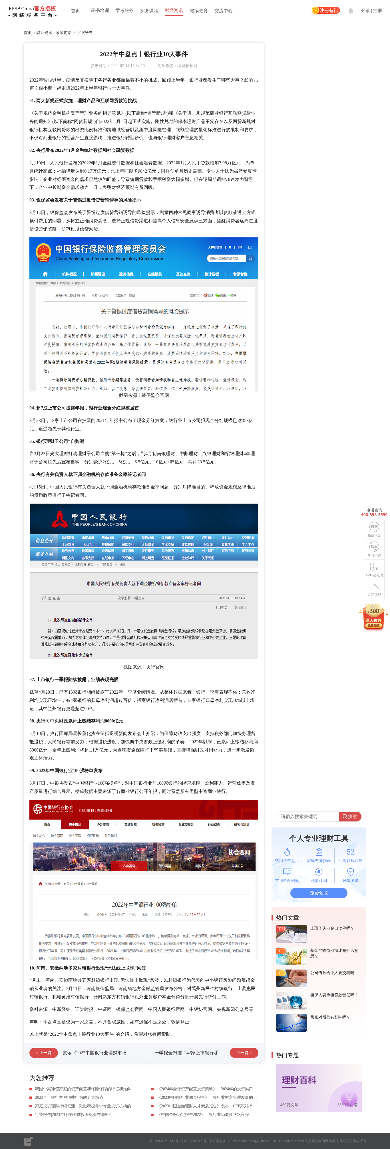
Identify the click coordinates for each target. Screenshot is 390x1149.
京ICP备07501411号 (163, 1141)
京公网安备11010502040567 (229, 1141)
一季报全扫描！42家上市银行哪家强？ (193, 1052)
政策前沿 (64, 33)
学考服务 (124, 10)
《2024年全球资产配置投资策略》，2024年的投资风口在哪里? (212, 1089)
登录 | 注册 (371, 11)
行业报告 (84, 33)
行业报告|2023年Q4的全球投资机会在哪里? (72, 1114)
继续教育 (199, 10)
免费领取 (319, 892)
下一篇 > (244, 1053)
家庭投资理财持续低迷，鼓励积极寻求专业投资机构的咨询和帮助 (93, 1106)
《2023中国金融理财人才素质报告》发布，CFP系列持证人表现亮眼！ (218, 1106)
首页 (75, 10)
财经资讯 (174, 10)
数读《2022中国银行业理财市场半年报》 (104, 1052)
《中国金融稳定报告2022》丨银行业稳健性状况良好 (203, 1114)
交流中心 (223, 10)
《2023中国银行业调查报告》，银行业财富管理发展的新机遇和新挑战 (219, 1097)
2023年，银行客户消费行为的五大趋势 (69, 1097)
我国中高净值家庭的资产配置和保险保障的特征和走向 (83, 1089)
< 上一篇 (43, 1053)
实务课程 (149, 10)
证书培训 (100, 10)
